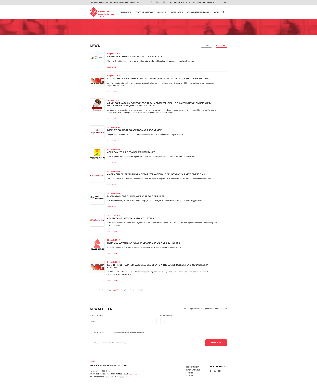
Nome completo (96, 316)
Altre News (220, 46)
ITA (221, 3)
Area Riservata (208, 3)
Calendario (161, 12)
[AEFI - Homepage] (102, 12)
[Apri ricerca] (223, 12)
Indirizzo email (166, 316)
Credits (189, 376)
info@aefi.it (132, 374)
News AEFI (205, 46)
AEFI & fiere (98, 332)
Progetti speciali (177, 3)
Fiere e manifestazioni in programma (128, 332)
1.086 (140, 290)
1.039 (131, 290)
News (199, 3)
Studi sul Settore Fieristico (198, 12)
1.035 (100, 290)
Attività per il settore (144, 12)
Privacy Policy (121, 343)
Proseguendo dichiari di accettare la (110, 343)
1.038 (123, 290)
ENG (225, 3)
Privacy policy (192, 367)
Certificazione (177, 12)
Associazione (125, 12)
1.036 (108, 290)
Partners (216, 12)
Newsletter (190, 3)
